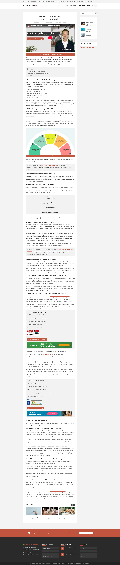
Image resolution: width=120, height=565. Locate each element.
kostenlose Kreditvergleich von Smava (60, 296)
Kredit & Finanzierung (62, 22)
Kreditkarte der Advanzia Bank (58, 491)
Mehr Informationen (89, 1)
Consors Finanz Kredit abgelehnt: (33, 517)
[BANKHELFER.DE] (31, 5)
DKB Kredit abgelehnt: (91, 29)
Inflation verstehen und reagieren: (90, 24)
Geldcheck (78, 563)
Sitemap (82, 556)
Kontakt (82, 548)
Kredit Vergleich (46, 548)
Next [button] (74, 505)
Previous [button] (71, 505)
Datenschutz (83, 553)
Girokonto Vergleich (47, 551)
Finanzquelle (86, 563)
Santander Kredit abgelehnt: (49, 517)
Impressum (83, 551)
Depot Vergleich (46, 553)
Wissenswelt (72, 563)
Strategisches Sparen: (90, 35)
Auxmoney (48, 354)
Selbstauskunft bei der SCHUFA (49, 165)
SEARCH (96, 13)
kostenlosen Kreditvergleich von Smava (45, 452)
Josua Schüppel (49, 22)
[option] (33, 515)
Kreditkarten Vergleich (47, 556)
